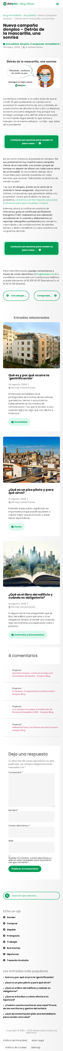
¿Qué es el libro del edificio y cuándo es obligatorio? (30, 596)
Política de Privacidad (15, 1040)
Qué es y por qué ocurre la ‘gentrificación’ (28, 376)
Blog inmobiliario (12, 15)
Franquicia (13, 935)
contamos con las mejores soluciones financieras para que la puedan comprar (30, 201)
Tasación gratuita (17, 960)
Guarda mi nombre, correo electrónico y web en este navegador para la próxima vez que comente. (30, 860)
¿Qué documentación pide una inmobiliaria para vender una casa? (29, 1015)
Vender (11, 917)
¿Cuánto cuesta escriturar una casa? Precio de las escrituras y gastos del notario (30, 1007)
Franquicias (37, 43)
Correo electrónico (19, 826)
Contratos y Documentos (29, 634)
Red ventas (13, 948)
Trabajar (12, 941)
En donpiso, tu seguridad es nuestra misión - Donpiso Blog (34, 692)
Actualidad (30, 15)
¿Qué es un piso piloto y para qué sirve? (31, 491)
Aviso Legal (38, 1040)
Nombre (13, 810)
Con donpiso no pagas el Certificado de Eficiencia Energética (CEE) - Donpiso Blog (32, 711)
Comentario (15, 772)
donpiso (24, 43)
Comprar (12, 923)
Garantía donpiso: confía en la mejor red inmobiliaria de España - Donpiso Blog (32, 674)
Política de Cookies (16, 1047)
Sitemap (35, 1047)
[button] (57, 4)
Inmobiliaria (52, 43)
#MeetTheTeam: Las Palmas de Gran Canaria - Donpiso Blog (35, 729)
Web (10, 841)
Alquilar (11, 929)
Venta (18, 526)
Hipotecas (13, 954)
